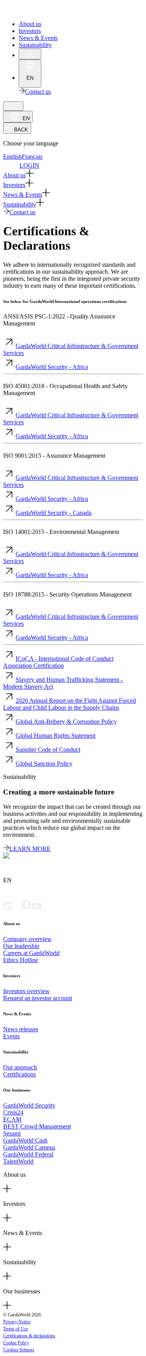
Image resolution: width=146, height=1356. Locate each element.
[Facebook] (26, 908)
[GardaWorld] (39, 10)
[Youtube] (37, 908)
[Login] (30, 54)
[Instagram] (46, 908)
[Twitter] (16, 908)
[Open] (13, 106)
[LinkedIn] (7, 908)
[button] (73, 174)
